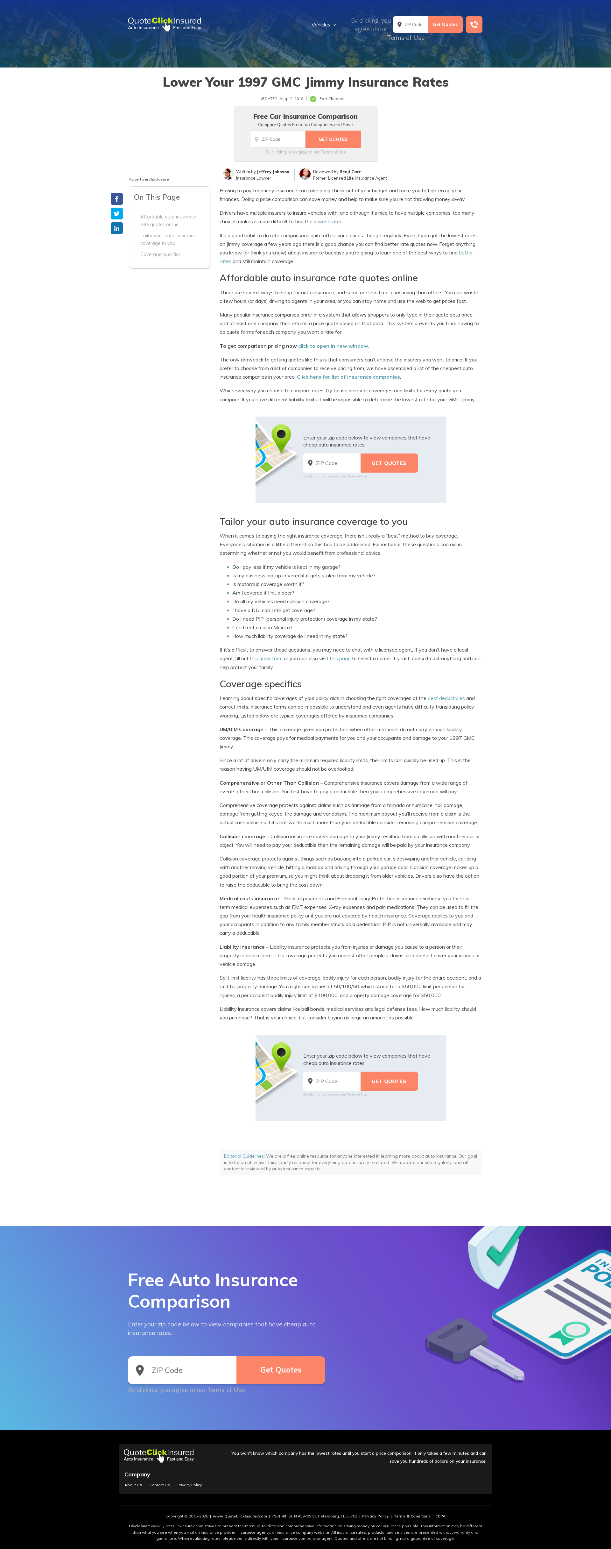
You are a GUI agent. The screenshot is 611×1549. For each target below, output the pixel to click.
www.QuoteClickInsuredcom (240, 1516)
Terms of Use (406, 37)
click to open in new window (333, 346)
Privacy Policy (190, 1485)
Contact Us (160, 1485)
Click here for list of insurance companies (348, 377)
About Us (133, 1485)
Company (137, 1474)
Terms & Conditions (412, 1516)
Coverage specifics (160, 254)
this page (340, 658)
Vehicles (321, 24)
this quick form (266, 658)
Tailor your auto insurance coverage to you (168, 239)
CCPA (440, 1516)
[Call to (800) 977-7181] (474, 24)
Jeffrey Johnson (273, 171)
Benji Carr (350, 171)
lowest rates (328, 221)
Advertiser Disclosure (149, 179)
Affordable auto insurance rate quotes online (168, 220)
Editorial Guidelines (244, 1156)
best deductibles (446, 698)
